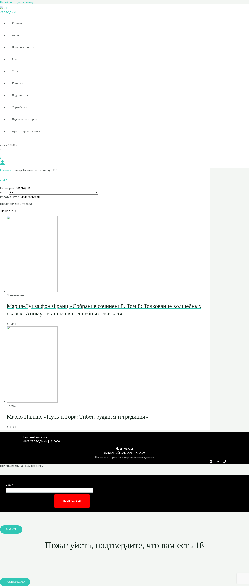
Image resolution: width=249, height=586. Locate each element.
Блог (15, 59)
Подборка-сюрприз (24, 119)
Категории (7, 188)
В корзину (120, 289)
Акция (16, 35)
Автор (4, 192)
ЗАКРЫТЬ (11, 529)
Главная (5, 170)
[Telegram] (211, 462)
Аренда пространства (26, 131)
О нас (15, 71)
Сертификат (20, 107)
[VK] (217, 462)
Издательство (20, 95)
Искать (3, 145)
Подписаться (72, 500)
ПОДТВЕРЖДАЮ (15, 582)
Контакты (18, 83)
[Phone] (224, 462)
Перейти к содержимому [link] (16, 2)
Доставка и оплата (24, 47)
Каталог (17, 23)
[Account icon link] (2, 163)
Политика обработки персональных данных (124, 457)
